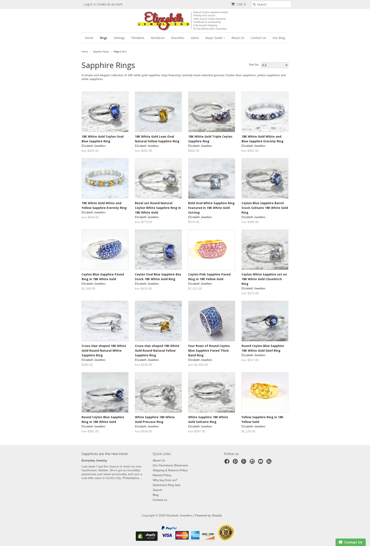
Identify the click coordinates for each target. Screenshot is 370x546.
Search (157, 490)
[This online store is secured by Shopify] (147, 540)
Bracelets (177, 38)
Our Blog (279, 38)
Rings (103, 38)
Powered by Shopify (208, 515)
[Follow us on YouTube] (261, 462)
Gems (195, 38)
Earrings (119, 38)
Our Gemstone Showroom (170, 465)
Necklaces (158, 38)
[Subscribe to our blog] (269, 462)
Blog (156, 495)
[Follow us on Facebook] (227, 462)
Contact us (160, 499)
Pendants (137, 38)
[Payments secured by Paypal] (187, 540)
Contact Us (258, 38)
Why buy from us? (165, 480)
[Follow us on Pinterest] (236, 462)
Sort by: (254, 64)
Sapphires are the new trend (104, 453)
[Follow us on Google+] (244, 462)
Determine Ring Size (167, 485)
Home (89, 38)
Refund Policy (162, 475)
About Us (237, 38)
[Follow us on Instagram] (253, 462)
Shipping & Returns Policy (170, 470)
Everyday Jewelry (94, 460)
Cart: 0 (241, 4)
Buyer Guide (214, 38)
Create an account (109, 4)
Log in (88, 4)
